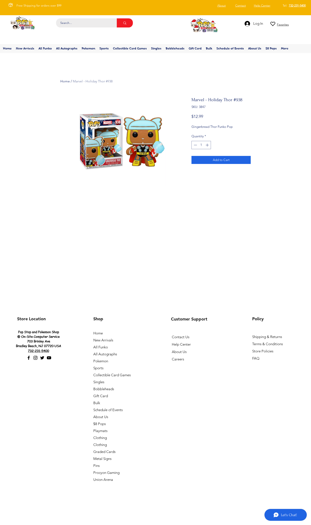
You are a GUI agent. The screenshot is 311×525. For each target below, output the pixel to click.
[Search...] (125, 22)
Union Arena (103, 479)
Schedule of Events (108, 410)
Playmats (100, 431)
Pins (96, 466)
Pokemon (100, 361)
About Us (100, 417)
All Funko (100, 347)
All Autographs (105, 354)
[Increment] (208, 145)
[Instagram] (35, 357)
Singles (98, 382)
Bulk (96, 403)
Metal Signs (102, 459)
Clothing (100, 438)
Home (65, 81)
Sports (98, 368)
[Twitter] (42, 357)
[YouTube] (49, 357)
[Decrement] (195, 145)
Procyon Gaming (106, 472)
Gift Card (100, 396)
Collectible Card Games (112, 375)
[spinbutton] (201, 145)
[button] (88, 48)
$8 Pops (99, 424)
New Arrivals (103, 340)
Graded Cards (104, 452)
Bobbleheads (103, 389)
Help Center (181, 344)
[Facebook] (28, 357)
